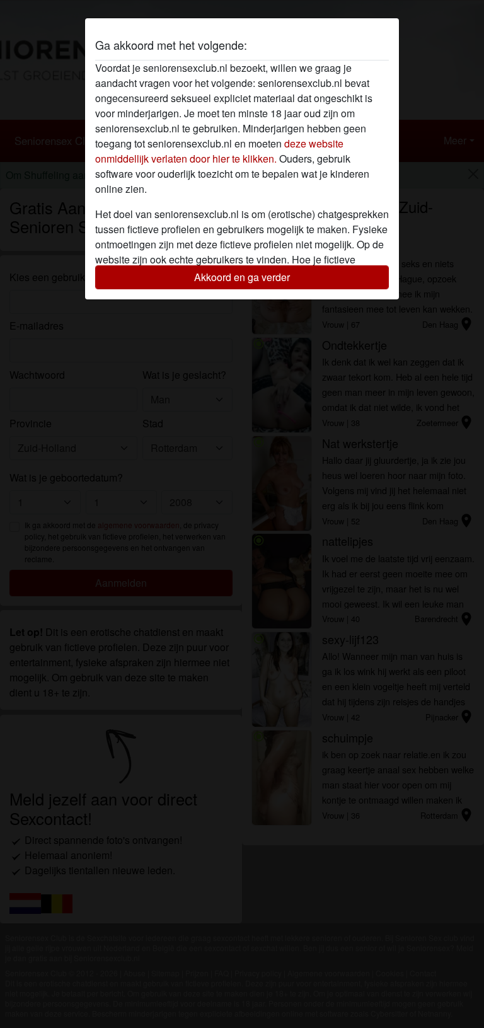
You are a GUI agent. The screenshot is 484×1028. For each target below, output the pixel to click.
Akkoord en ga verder (242, 277)
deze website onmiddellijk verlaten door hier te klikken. (219, 151)
